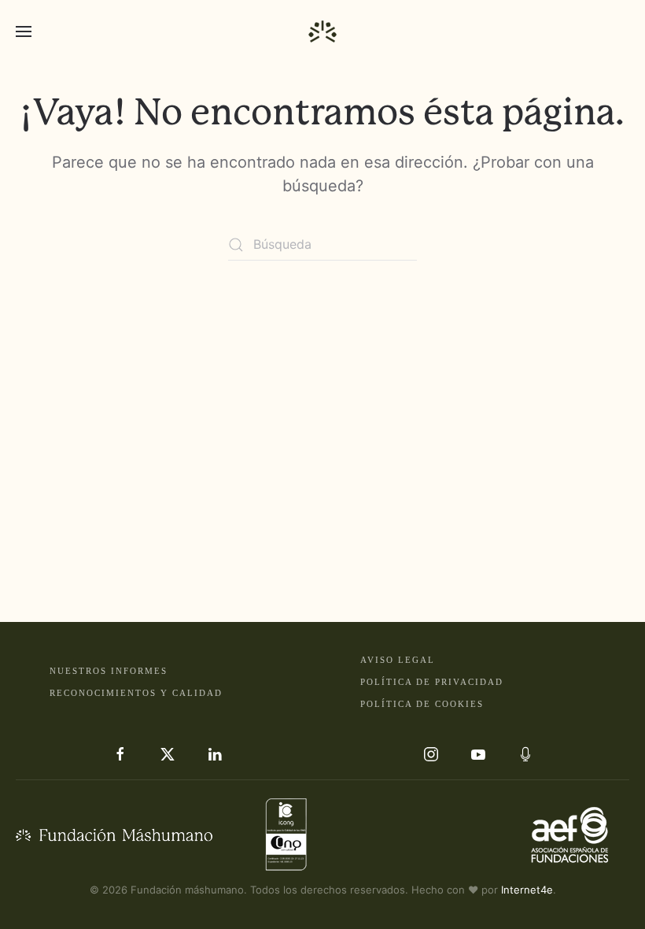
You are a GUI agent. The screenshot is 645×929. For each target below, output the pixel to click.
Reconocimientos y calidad (136, 693)
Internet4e (527, 889)
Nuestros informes (109, 670)
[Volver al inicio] (322, 31)
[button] (23, 31)
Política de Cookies (422, 704)
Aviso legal (397, 659)
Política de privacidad (431, 682)
